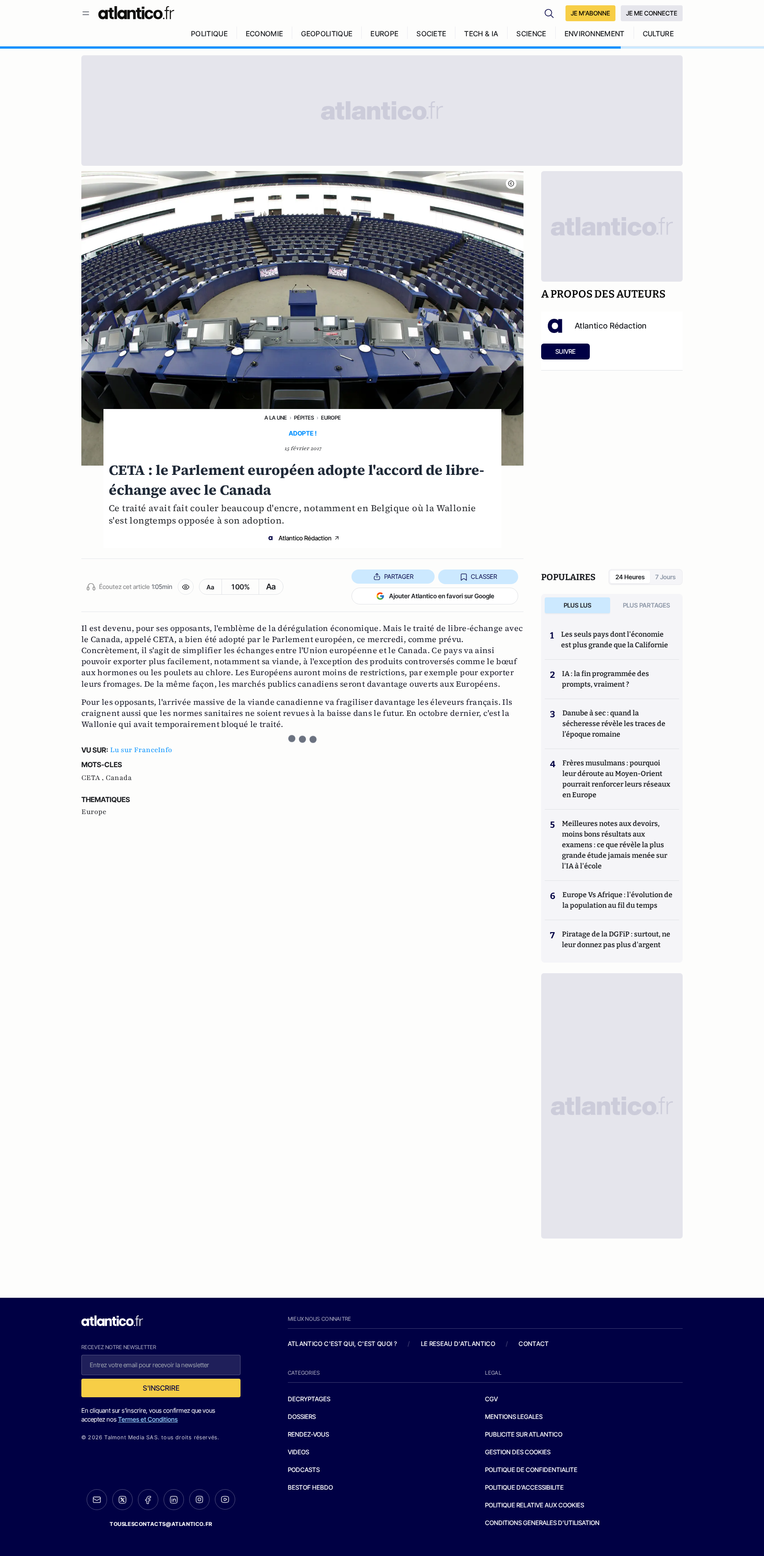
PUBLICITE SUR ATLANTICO (523, 1434)
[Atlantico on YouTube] (225, 1499)
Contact (534, 1343)
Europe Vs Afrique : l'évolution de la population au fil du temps (617, 900)
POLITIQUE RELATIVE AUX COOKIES (534, 1505)
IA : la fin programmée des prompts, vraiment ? (605, 678)
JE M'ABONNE (590, 13)
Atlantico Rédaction (305, 538)
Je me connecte (651, 13)
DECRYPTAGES (309, 1399)
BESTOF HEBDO (310, 1487)
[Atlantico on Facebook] (148, 1499)
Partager (398, 576)
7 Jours (665, 577)
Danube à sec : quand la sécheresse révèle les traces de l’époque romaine (613, 723)
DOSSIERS (302, 1416)
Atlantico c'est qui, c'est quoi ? (342, 1343)
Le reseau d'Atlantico (458, 1343)
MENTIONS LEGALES (513, 1416)
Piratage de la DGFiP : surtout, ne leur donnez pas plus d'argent (616, 939)
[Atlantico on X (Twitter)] (122, 1499)
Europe (331, 417)
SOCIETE (431, 33)
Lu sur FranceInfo (141, 750)
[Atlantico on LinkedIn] (174, 1499)
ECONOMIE (264, 33)
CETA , (93, 778)
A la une (275, 417)
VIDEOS (298, 1452)
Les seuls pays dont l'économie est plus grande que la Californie (614, 639)
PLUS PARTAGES (646, 605)
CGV (491, 1399)
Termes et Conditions (148, 1419)
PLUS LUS (578, 605)
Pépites (304, 417)
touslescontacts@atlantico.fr (161, 1524)
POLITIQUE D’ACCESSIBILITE (524, 1487)
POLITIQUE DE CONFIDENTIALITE (531, 1469)
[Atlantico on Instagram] (199, 1499)
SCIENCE (531, 33)
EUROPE (384, 33)
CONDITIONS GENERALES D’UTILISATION (542, 1522)
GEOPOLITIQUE (326, 33)
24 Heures (630, 577)
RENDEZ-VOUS (308, 1434)
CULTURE (658, 33)
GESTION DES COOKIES (517, 1452)
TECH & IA (481, 33)
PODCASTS (304, 1469)
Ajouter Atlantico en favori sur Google (441, 596)
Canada (119, 778)
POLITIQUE (209, 33)
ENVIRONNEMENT (595, 33)
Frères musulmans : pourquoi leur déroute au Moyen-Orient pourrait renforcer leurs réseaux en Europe (616, 779)
